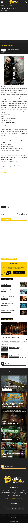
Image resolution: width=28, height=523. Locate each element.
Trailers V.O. (3, 291)
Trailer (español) (4, 172)
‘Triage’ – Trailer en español (13, 49)
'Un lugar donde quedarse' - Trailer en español (20, 213)
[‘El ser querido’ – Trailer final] (14, 328)
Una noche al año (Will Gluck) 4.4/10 (13, 438)
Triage (8, 207)
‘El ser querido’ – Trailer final (10, 337)
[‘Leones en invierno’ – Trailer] (23, 305)
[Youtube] (23, 508)
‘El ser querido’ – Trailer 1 (15, 347)
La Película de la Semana (7, 319)
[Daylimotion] (5, 507)
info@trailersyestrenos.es (16, 498)
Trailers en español (3, 52)
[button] (26, 2)
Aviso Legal (13, 515)
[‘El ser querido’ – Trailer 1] (4, 348)
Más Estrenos (8, 363)
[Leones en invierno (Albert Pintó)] (23, 312)
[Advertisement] (14, 26)
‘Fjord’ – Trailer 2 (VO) (6, 289)
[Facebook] (8, 508)
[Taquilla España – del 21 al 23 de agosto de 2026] (23, 298)
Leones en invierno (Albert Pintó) (8, 310)
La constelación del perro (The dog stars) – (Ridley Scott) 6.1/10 (14, 387)
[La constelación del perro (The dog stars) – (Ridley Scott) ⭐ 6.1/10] (14, 384)
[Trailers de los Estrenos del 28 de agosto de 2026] (23, 284)
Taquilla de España (4, 299)
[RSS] (15, 508)
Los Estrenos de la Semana (6, 286)
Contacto (8, 515)
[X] (19, 508)
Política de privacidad (21, 515)
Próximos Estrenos (9, 466)
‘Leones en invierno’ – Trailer (7, 303)
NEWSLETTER (14, 517)
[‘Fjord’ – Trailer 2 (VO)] (23, 291)
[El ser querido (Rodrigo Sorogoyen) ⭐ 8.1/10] (4, 355)
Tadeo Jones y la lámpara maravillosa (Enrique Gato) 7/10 (12, 404)
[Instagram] (12, 508)
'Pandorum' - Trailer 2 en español (6, 213)
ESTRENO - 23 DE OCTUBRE (6, 312)
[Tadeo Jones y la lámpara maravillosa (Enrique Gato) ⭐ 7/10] (14, 400)
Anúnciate (3, 515)
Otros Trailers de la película (7, 45)
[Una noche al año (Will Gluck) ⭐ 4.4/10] (14, 433)
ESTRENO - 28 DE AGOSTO (14, 357)
